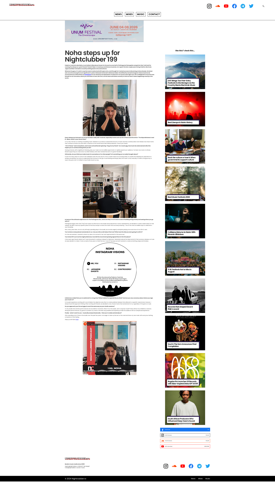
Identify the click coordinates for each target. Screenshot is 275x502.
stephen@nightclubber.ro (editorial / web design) (77, 466)
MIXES (129, 14)
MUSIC (140, 14)
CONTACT (154, 14)
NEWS (118, 14)
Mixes (200, 478)
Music (207, 478)
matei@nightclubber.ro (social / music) (75, 467)
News (193, 478)
